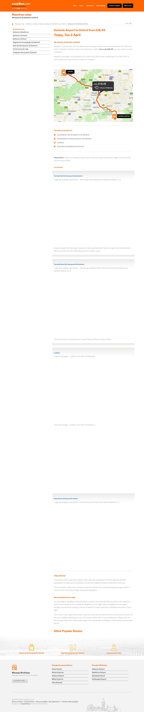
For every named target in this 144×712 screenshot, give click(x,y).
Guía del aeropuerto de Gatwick (25, 46)
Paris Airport (57, 669)
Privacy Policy (17, 702)
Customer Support (114, 5)
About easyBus (42, 702)
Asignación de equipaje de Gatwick (26, 42)
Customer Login (19, 680)
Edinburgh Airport (99, 679)
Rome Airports (57, 672)
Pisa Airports (57, 683)
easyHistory (25, 704)
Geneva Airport (58, 676)
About (81, 5)
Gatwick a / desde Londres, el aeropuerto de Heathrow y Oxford (46, 24)
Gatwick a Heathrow (21, 32)
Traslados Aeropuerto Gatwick (25, 52)
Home (75, 5)
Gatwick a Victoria (20, 36)
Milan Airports (57, 679)
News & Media (101, 5)
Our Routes (89, 5)
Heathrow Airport (99, 672)
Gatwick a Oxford (19, 39)
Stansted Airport (98, 676)
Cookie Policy (29, 702)
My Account (128, 5)
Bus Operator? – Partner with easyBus (63, 702)
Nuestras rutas (19, 24)
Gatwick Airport (98, 669)
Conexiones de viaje (20, 49)
